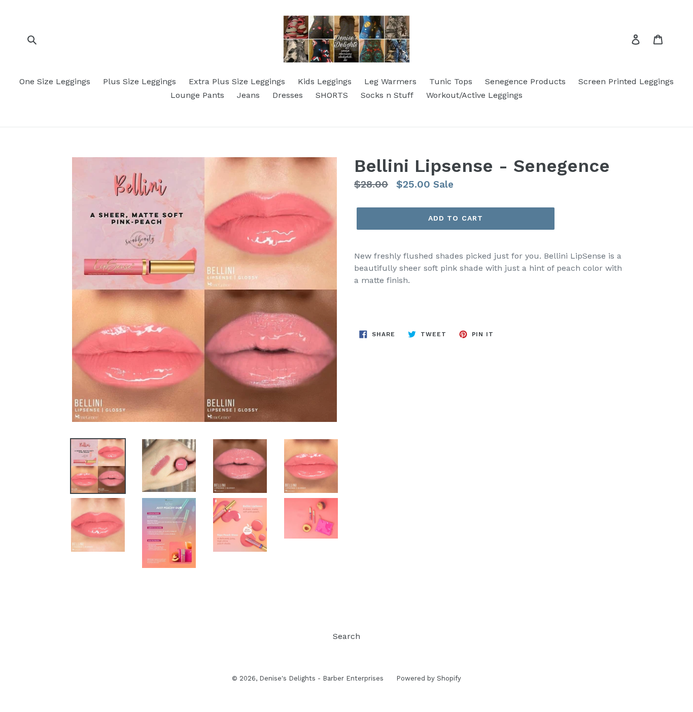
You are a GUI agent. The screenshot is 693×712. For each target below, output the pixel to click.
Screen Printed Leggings (626, 81)
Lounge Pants (197, 95)
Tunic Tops (450, 81)
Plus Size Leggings (139, 81)
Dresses (287, 95)
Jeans (248, 95)
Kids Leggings (325, 81)
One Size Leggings (54, 81)
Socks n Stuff (387, 95)
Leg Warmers (390, 81)
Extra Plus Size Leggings (237, 81)
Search (346, 636)
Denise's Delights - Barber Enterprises (321, 678)
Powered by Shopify (428, 678)
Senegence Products (525, 81)
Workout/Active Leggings (474, 95)
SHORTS (332, 95)
